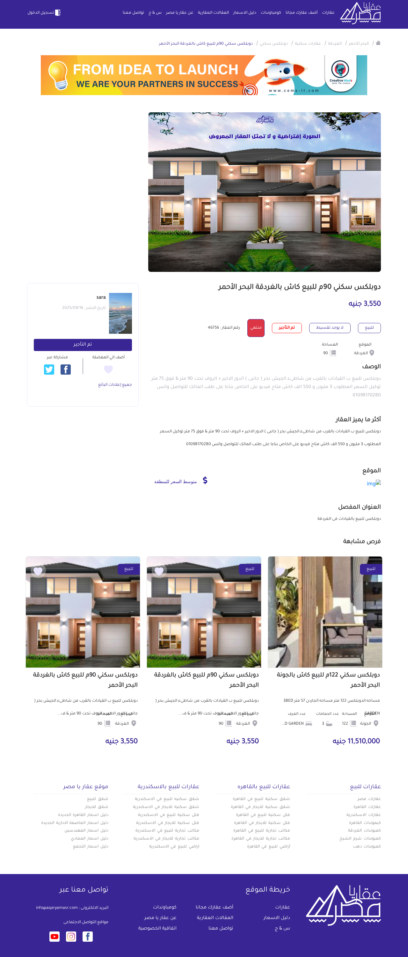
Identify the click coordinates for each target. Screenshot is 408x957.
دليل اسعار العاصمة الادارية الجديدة (74, 823)
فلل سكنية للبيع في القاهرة (263, 815)
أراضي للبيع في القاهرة (268, 847)
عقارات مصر (369, 799)
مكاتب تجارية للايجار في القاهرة (260, 839)
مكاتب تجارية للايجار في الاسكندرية (166, 839)
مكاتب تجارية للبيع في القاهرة (261, 831)
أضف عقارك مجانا (301, 13)
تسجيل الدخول (40, 13)
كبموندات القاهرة (365, 823)
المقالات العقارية (213, 13)
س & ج (155, 13)
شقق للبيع (97, 799)
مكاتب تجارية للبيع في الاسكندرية (167, 831)
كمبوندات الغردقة (364, 831)
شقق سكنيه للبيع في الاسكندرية (167, 799)
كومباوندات (271, 13)
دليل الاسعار (244, 13)
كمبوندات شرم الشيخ (360, 839)
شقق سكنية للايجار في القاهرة (260, 807)
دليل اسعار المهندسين (86, 831)
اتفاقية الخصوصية (157, 928)
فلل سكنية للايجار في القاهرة (262, 823)
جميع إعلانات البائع (115, 385)
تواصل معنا (133, 13)
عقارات (328, 13)
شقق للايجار (96, 807)
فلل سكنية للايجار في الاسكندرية (167, 823)
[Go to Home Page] (378, 43)
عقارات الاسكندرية (363, 815)
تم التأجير (83, 345)
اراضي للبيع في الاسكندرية (174, 847)
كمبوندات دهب (367, 847)
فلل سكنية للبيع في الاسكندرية (168, 815)
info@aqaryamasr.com (57, 908)
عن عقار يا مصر (179, 13)
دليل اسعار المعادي (89, 839)
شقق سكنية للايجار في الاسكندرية (166, 807)
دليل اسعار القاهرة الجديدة (83, 815)
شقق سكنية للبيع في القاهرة (261, 799)
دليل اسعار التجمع (90, 847)
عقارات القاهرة (367, 807)
